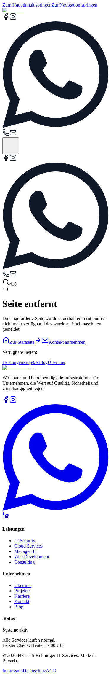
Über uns (56, 362)
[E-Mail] (13, 134)
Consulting (24, 561)
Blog (43, 362)
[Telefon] (5, 134)
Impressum (12, 670)
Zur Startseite (21, 342)
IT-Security (24, 540)
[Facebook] (5, 18)
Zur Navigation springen (74, 4)
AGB (51, 670)
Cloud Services (28, 545)
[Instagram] (13, 18)
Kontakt (21, 601)
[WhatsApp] (55, 126)
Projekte (30, 362)
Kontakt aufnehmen (67, 342)
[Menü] (10, 145)
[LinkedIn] (5, 517)
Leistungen (12, 362)
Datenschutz (34, 670)
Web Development (31, 556)
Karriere (22, 596)
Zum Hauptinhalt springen (27, 4)
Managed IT (25, 551)
